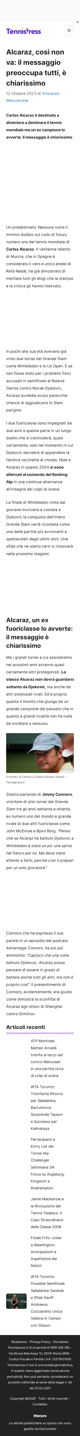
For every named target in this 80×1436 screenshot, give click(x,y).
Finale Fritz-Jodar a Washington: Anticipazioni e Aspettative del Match (46, 1252)
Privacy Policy (40, 1342)
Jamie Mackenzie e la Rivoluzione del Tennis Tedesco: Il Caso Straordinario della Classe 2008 (47, 1213)
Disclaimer (61, 1342)
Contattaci (40, 1404)
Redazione (19, 1342)
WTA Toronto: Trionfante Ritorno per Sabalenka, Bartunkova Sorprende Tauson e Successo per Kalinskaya (47, 1108)
